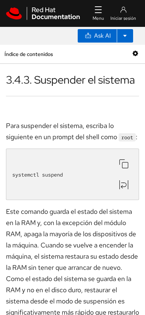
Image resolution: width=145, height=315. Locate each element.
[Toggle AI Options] (125, 36)
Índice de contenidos (28, 53)
